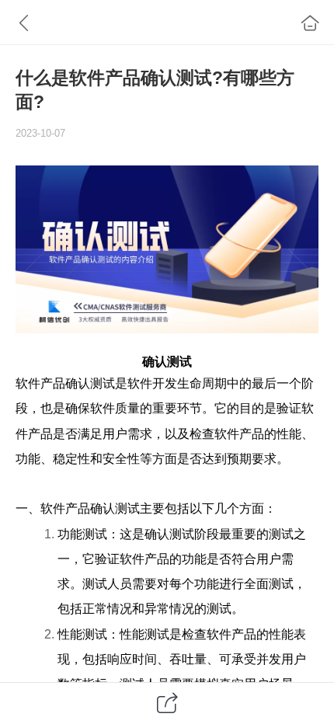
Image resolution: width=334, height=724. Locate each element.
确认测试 (167, 361)
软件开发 (152, 383)
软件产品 (40, 383)
